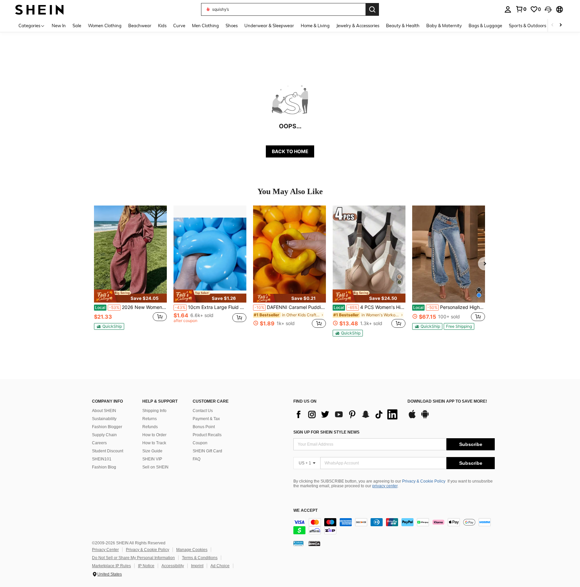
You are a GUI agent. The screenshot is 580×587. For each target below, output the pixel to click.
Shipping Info (154, 410)
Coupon (200, 443)
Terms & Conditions (200, 557)
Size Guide (152, 451)
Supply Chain (104, 435)
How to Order (154, 435)
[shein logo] (39, 9)
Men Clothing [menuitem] (205, 25)
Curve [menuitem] (179, 25)
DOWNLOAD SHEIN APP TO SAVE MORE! (447, 401)
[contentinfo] (394, 526)
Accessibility (172, 565)
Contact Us (203, 410)
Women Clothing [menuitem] (105, 25)
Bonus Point (204, 426)
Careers (99, 443)
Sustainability (104, 418)
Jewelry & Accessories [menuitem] (357, 25)
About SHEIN (104, 410)
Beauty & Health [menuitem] (403, 25)
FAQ (196, 459)
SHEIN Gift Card (207, 451)
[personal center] (508, 9)
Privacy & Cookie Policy (423, 481)
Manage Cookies (191, 549)
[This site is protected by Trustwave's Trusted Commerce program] (298, 543)
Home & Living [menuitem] (315, 25)
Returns (149, 418)
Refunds (150, 426)
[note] (130, 295)
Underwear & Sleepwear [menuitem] (269, 25)
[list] (347, 414)
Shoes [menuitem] (232, 25)
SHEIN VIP (152, 459)
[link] (521, 9)
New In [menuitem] (59, 25)
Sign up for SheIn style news (326, 432)
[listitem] (130, 270)
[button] (548, 9)
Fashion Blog (104, 467)
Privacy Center (105, 549)
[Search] (372, 9)
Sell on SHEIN (155, 467)
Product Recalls (207, 435)
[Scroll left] (552, 25)
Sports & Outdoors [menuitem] (527, 25)
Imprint (197, 565)
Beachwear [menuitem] (139, 25)
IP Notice (146, 565)
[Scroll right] (560, 25)
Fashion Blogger (107, 426)
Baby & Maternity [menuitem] (444, 25)
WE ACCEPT (305, 510)
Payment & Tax (206, 418)
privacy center (384, 486)
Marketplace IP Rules (111, 565)
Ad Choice (220, 565)
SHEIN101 (101, 459)
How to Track (154, 443)
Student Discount (107, 451)
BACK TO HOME (290, 151)
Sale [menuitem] (76, 25)
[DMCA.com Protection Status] (314, 543)
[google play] (425, 417)
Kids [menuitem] (162, 25)
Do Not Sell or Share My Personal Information (133, 557)
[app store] (412, 417)
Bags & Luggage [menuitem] (485, 25)
